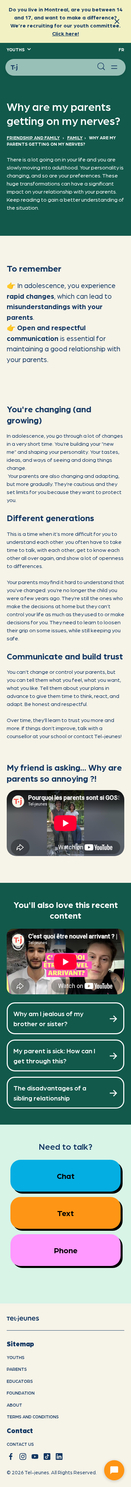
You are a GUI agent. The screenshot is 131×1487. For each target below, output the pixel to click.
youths (16, 1357)
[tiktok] (47, 1457)
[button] (18, 49)
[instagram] (23, 1457)
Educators (20, 1381)
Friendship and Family (33, 137)
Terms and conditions (33, 1416)
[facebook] (11, 1457)
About (14, 1404)
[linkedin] (59, 1457)
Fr (121, 49)
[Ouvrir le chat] (114, 1470)
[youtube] (35, 1457)
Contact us (20, 1443)
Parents (17, 1368)
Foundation (21, 1392)
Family (75, 137)
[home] (28, 1318)
